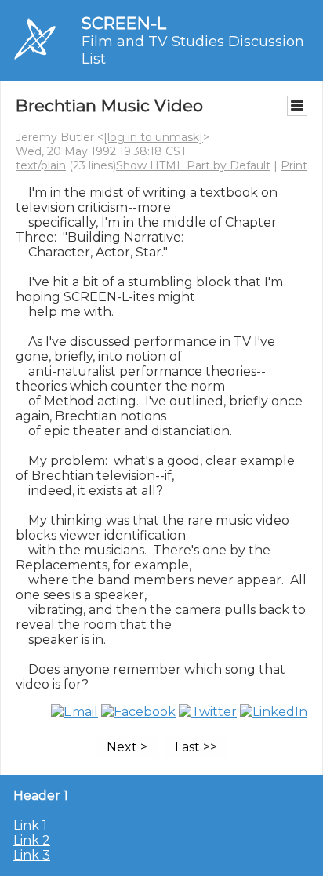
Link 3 (31, 855)
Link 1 (30, 825)
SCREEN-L (124, 23)
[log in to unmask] (153, 137)
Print (294, 165)
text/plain (41, 165)
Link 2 (31, 840)
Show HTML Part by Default (193, 165)
